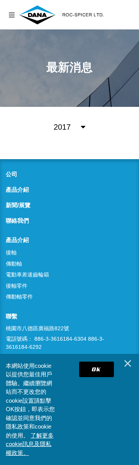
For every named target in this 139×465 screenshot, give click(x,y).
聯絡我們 (17, 220)
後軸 (11, 252)
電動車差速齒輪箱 (27, 274)
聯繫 (11, 316)
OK (96, 369)
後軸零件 (16, 286)
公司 (11, 174)
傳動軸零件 (19, 296)
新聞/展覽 (18, 205)
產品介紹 (17, 189)
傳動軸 (14, 264)
